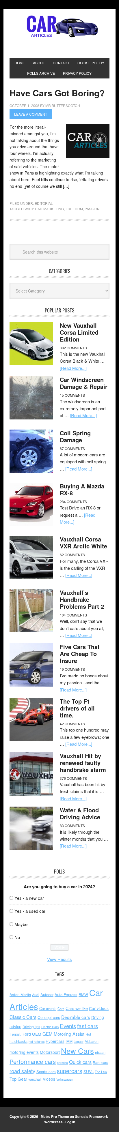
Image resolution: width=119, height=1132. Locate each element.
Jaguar (78, 1041)
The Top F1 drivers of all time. (77, 708)
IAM (69, 1041)
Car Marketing (49, 208)
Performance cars (33, 1061)
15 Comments (72, 395)
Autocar (46, 994)
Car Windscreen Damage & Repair (83, 383)
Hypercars (55, 1041)
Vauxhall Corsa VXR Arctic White (83, 542)
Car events (47, 1008)
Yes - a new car (29, 898)
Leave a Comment (30, 114)
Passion (92, 208)
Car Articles (59, 26)
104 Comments (73, 614)
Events (68, 1026)
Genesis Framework (91, 1116)
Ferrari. (15, 1034)
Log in (70, 1121)
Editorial (44, 203)
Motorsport (50, 1052)
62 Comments (72, 554)
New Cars (77, 1050)
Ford (27, 1034)
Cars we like (77, 1008)
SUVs (88, 1071)
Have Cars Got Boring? (57, 93)
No (17, 937)
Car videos (99, 1008)
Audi (35, 994)
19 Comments (72, 669)
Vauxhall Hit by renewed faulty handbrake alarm (83, 762)
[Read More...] (73, 368)
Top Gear (18, 1079)
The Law (101, 1071)
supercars (69, 1071)
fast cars (87, 1026)
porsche (62, 1062)
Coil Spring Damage (75, 436)
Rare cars (100, 1062)
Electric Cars (50, 1027)
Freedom (74, 208)
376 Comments (73, 778)
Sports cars (46, 1071)
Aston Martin (20, 994)
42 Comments (72, 723)
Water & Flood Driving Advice (80, 813)
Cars (60, 1008)
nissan (100, 1052)
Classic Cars (23, 1016)
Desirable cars (75, 1017)
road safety (22, 1071)
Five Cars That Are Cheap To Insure (80, 653)
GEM (36, 1034)
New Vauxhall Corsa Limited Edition (79, 332)
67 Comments (72, 448)
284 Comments (73, 501)
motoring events (24, 1052)
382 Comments (73, 347)
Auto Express (66, 994)
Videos (49, 1079)
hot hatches (36, 1041)
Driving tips (31, 1026)
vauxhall (35, 1079)
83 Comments (72, 825)
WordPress (53, 1121)
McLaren (91, 1041)
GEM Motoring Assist (63, 1033)
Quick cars (80, 1061)
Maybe (20, 924)
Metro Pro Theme (55, 1116)
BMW (83, 994)
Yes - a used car (29, 911)
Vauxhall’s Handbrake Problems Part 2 (82, 599)
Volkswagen (64, 1079)
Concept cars (49, 1017)
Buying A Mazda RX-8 (82, 489)
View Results (59, 959)
